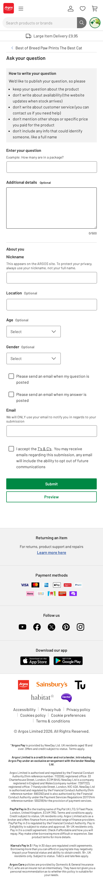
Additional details (28, 182)
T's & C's (45, 448)
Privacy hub (51, 709)
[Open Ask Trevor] (95, 22)
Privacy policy (78, 709)
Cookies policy (33, 715)
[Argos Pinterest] (66, 627)
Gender (20, 346)
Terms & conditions (53, 720)
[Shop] (21, 9)
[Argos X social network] (52, 627)
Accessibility (24, 709)
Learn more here (51, 552)
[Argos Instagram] (80, 627)
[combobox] (39, 22)
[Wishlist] (82, 9)
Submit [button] (51, 483)
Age (17, 319)
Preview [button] (51, 496)
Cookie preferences (68, 715)
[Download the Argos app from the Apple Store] (35, 664)
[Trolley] (94, 9)
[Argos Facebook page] (37, 627)
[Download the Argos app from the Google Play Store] (68, 664)
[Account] (70, 9)
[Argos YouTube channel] (22, 627)
